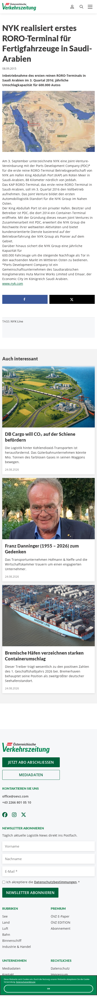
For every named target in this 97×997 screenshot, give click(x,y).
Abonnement (60, 928)
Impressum (59, 974)
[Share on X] (72, 299)
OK (48, 988)
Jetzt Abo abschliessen (31, 762)
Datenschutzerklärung (25, 982)
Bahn (6, 934)
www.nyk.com (12, 283)
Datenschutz (60, 968)
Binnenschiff (11, 940)
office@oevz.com (15, 796)
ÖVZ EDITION (60, 922)
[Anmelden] (72, 6)
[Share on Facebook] (25, 299)
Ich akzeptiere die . (43, 882)
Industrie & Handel (16, 946)
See (5, 916)
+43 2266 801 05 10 (16, 802)
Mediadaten (31, 774)
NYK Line (17, 321)
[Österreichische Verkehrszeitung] (19, 7)
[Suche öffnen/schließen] (81, 6)
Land (6, 922)
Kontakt (8, 974)
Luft (5, 928)
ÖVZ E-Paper (60, 916)
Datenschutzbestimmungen (55, 882)
